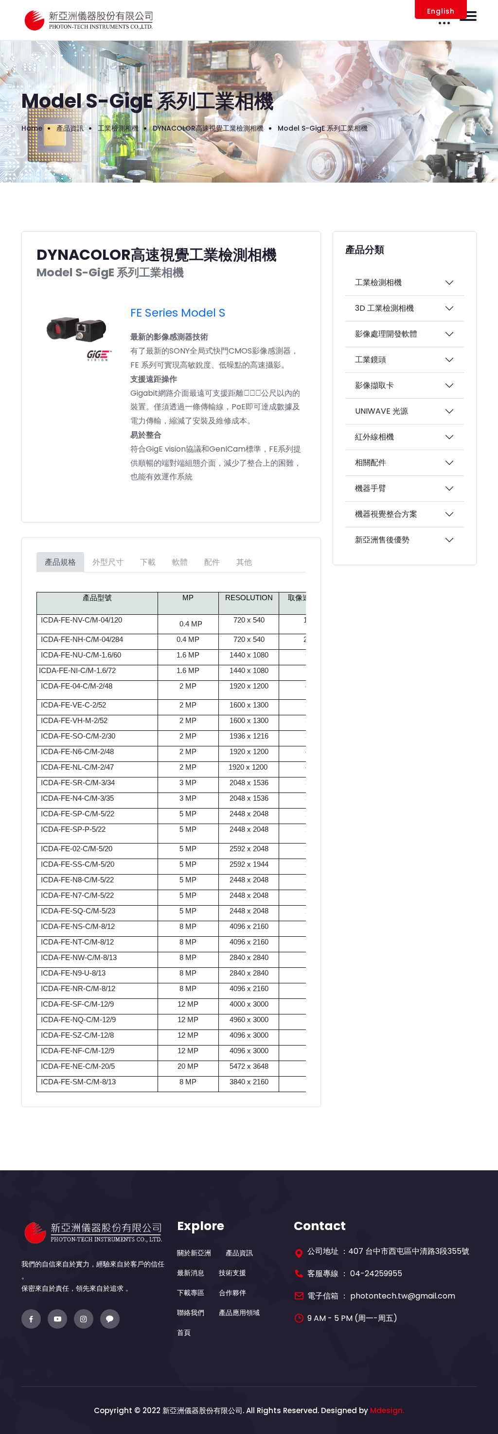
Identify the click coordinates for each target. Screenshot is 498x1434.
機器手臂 (370, 488)
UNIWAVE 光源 (381, 411)
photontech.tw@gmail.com (402, 1295)
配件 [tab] (212, 562)
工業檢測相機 (378, 282)
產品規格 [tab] (60, 562)
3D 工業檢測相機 (384, 308)
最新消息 (190, 1273)
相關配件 (370, 462)
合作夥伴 (232, 1293)
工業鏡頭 (370, 359)
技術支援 (232, 1273)
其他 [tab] (244, 562)
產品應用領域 (239, 1312)
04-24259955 (376, 1273)
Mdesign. (387, 1410)
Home (31, 128)
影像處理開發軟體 (386, 333)
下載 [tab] (148, 562)
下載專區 (190, 1293)
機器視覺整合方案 (386, 514)
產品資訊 (239, 1253)
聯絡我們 (190, 1312)
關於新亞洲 (194, 1253)
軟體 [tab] (180, 562)
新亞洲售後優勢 (382, 539)
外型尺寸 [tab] (108, 562)
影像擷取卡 (374, 385)
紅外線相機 (374, 436)
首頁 (184, 1332)
